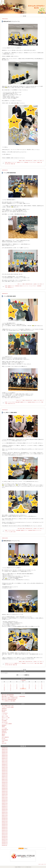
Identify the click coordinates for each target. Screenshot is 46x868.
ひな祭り (14, 531)
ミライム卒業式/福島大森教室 (9, 296)
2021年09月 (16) (4, 836)
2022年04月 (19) (4, 825)
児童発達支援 (26, 162)
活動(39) (3, 726)
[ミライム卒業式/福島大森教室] (23, 310)
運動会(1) (3, 734)
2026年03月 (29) (4, 755)
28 (35, 688)
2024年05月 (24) (4, 788)
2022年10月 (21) (4, 816)
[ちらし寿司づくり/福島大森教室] (23, 426)
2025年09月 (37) (4, 764)
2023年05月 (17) (4, 806)
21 (35, 687)
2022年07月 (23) (4, 821)
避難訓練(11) (4, 725)
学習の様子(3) (4, 732)
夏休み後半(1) (4, 710)
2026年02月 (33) (4, 756)
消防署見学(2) (4, 708)
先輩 (41, 162)
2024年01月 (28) (4, 794)
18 (16, 687)
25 (16, 688)
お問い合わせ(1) (4, 722)
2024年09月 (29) (4, 782)
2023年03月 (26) (4, 809)
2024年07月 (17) (4, 785)
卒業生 (6, 403)
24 (10, 688)
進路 (6, 163)
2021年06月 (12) (4, 840)
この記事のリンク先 (36, 160)
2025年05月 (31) (4, 770)
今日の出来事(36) (5, 740)
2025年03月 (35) (4, 773)
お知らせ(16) (4, 743)
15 (41, 685)
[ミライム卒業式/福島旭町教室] (23, 186)
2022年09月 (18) (4, 818)
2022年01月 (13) (4, 830)
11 (16, 685)
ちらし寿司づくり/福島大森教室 (10, 412)
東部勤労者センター (11, 287)
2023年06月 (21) (4, 804)
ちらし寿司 (10, 531)
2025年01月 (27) (4, 776)
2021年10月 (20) (4, 834)
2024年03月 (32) (4, 791)
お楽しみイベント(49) (5, 717)
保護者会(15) (4, 731)
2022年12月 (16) (4, 813)
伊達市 (38, 663)
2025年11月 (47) (4, 761)
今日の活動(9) (4, 720)
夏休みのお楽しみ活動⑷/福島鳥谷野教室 (9, 699)
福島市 (6, 162)
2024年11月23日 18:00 (28, 661)
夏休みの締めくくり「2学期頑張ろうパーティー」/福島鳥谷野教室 (13, 696)
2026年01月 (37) (4, 758)
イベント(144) (4, 728)
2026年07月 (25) (4, 749)
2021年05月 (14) (4, 842)
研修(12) (3, 735)
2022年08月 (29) (4, 819)
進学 (9, 163)
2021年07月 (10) (4, 839)
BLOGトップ (42, 160)
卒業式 (6, 287)
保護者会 (20, 160)
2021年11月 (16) (4, 833)
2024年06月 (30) (4, 786)
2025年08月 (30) (4, 765)
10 (10, 685)
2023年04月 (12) (4, 807)
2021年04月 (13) (4, 843)
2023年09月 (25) (4, 800)
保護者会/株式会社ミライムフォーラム (11, 21)
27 (29, 688)
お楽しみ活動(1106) (5, 737)
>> (25, 669)
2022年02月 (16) (4, 828)
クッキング (7, 531)
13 (29, 685)
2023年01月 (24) (4, 812)
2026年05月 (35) (4, 752)
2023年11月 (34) (4, 797)
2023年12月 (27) (4, 795)
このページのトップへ (42, 864)
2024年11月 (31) (4, 779)
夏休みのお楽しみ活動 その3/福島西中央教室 (9, 697)
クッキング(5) (4, 714)
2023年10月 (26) (4, 798)
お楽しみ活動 (20, 528)
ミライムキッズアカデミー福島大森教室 (14, 402)
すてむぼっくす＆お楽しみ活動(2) (8, 707)
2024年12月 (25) (4, 777)
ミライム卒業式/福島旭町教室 (9, 172)
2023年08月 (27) (4, 801)
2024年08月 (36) (4, 783)
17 (10, 687)
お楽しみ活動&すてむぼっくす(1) (7, 705)
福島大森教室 (18, 530)
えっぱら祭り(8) (4, 713)
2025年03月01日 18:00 (28, 528)
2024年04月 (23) (4, 789)
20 (29, 687)
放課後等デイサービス (20, 162)
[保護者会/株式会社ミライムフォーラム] (23, 35)
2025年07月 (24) (4, 767)
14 (35, 685)
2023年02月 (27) (4, 810)
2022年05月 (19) (4, 824)
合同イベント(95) (5, 716)
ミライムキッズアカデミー (33, 162)
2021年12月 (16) (4, 831)
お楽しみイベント (19, 400)
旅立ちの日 (12, 403)
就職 (8, 163)
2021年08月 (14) (4, 837)
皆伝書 (9, 403)
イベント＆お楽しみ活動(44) (7, 723)
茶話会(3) (3, 711)
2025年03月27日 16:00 (28, 400)
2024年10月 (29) (4, 780)
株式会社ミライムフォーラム (12, 162)
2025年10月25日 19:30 (28, 160)
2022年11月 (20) (4, 815)
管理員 (24, 160)
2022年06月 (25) (4, 822)
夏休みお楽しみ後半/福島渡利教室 (8, 694)
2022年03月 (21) (4, 827)
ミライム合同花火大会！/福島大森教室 (8, 700)
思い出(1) (3, 738)
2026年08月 (24, 680)
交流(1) (3, 741)
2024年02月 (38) (4, 792)
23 (4, 688)
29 (41, 688)
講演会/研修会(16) (5, 729)
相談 (14, 163)
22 (41, 687)
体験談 (12, 163)
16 (4, 687)
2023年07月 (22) (4, 803)
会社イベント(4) (4, 719)
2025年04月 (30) (4, 771)
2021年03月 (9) (4, 845)
